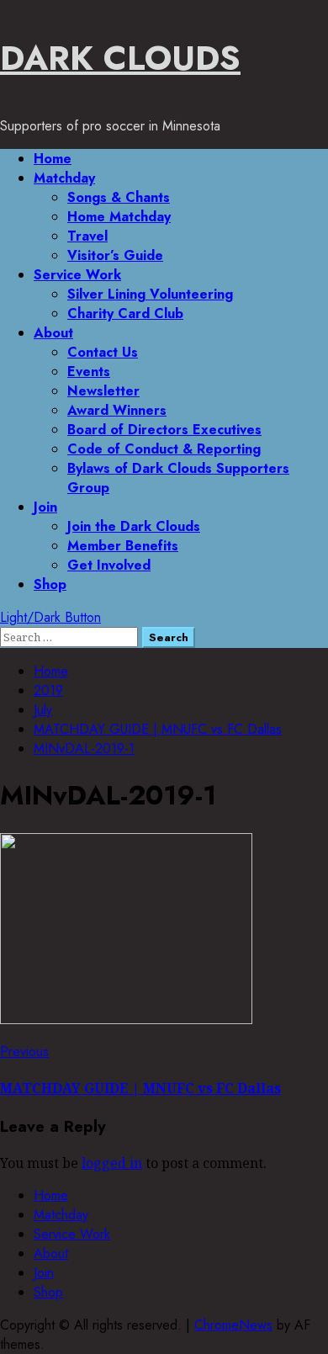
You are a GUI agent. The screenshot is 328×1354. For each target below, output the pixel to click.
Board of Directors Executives (164, 429)
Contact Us (102, 352)
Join (45, 507)
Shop (50, 584)
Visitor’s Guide (115, 255)
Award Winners (117, 410)
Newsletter (103, 391)
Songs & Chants (118, 197)
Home (52, 158)
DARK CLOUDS (120, 58)
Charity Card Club (125, 313)
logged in (112, 1163)
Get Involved (109, 565)
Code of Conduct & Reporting (164, 449)
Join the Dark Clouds (133, 526)
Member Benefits (122, 545)
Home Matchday (119, 216)
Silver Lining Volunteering (150, 294)
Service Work (77, 274)
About (53, 332)
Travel (87, 236)
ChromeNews (233, 1325)
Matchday (64, 178)
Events (88, 371)
